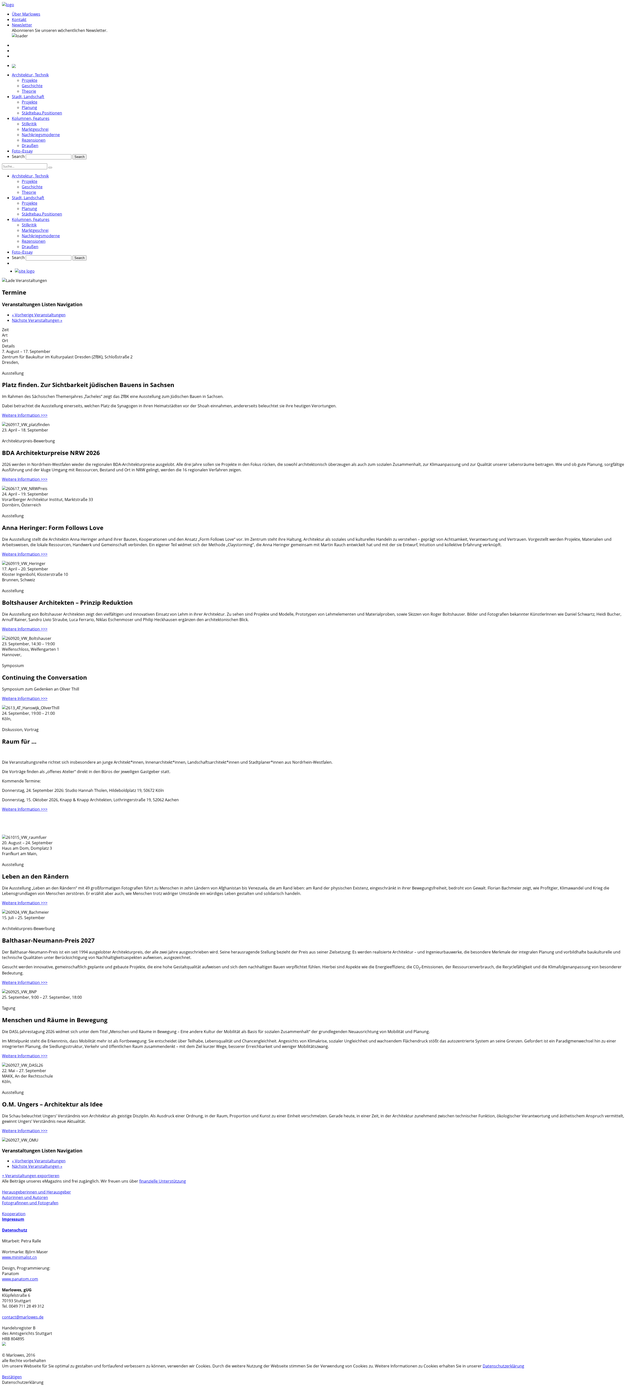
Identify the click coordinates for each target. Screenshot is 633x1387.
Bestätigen (12, 1377)
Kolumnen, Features (30, 118)
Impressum (13, 1219)
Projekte (29, 80)
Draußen (30, 145)
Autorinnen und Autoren (25, 1197)
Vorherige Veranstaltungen (39, 315)
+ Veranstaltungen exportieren (30, 1175)
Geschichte (32, 85)
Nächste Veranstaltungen (37, 320)
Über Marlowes (26, 14)
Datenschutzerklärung (503, 1366)
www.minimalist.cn (19, 1257)
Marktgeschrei (35, 129)
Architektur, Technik (30, 75)
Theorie (29, 91)
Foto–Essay (22, 151)
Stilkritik (29, 124)
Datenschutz (14, 1230)
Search (18, 156)
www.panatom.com (20, 1279)
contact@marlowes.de (23, 1317)
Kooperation (13, 1213)
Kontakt (19, 19)
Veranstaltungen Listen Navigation (42, 304)
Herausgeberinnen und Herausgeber (36, 1192)
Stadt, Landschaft (28, 96)
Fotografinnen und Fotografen (30, 1203)
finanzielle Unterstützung (162, 1181)
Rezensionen (33, 140)
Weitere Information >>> (24, 415)
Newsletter (22, 25)
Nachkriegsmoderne (41, 134)
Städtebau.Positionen (42, 113)
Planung (29, 107)
